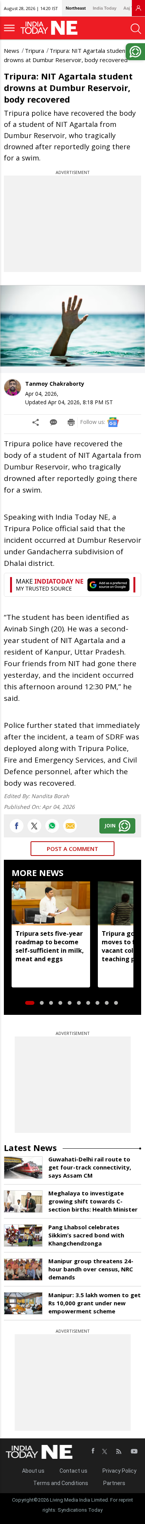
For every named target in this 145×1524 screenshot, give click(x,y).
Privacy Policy (119, 1471)
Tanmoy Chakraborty (54, 383)
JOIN (110, 825)
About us (33, 1471)
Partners (114, 1483)
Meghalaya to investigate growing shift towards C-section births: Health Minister (93, 1201)
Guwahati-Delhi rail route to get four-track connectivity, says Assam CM (89, 1167)
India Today (104, 8)
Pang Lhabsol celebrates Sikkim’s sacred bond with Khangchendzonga (86, 1235)
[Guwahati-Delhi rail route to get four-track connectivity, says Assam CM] (23, 1167)
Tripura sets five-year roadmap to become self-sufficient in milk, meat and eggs (49, 946)
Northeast (76, 8)
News (11, 50)
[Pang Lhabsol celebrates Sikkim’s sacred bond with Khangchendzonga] (23, 1235)
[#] (52, 826)
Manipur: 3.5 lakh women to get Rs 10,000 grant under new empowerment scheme (94, 1303)
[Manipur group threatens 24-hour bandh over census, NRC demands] (23, 1269)
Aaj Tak (130, 8)
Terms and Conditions (60, 1483)
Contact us (73, 1471)
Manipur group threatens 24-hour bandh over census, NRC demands (90, 1269)
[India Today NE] (51, 28)
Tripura (34, 50)
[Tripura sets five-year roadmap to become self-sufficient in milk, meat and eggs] (51, 903)
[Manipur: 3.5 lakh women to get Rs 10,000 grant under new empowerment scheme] (23, 1303)
